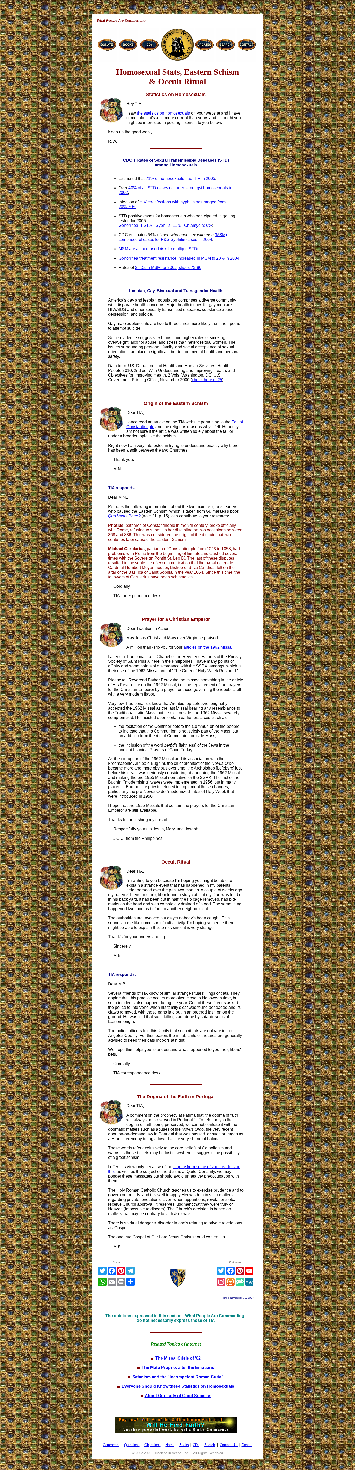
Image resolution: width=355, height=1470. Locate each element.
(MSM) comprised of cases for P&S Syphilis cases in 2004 (173, 237)
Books (184, 1445)
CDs (196, 1445)
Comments (111, 1445)
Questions (132, 1445)
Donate (247, 1445)
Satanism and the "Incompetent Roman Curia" (177, 1377)
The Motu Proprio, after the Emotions (178, 1367)
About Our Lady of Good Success (178, 1395)
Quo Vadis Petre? (124, 516)
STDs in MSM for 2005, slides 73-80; (168, 267)
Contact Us (229, 1445)
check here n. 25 (207, 380)
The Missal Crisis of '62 (178, 1358)
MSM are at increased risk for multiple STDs (159, 249)
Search (209, 1445)
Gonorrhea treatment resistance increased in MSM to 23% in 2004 (179, 258)
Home (170, 1445)
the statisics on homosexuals (163, 113)
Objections (152, 1445)
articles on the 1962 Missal (208, 647)
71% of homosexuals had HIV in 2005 (180, 178)
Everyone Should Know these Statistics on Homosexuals (178, 1386)
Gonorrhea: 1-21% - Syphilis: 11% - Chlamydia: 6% (165, 225)
